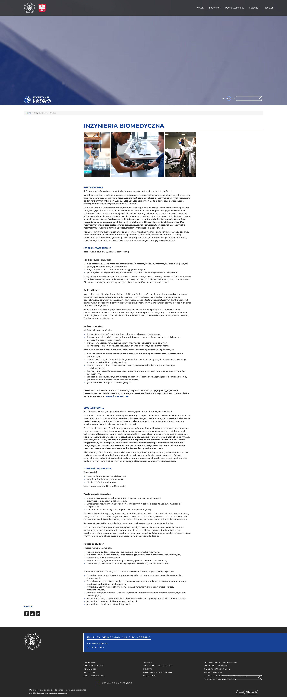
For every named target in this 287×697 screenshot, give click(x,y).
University (90, 662)
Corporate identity (215, 666)
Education (214, 8)
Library (147, 662)
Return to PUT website (117, 683)
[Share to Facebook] (26, 613)
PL (223, 98)
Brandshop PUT (213, 672)
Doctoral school (94, 676)
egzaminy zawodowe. (117, 396)
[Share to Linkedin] (38, 613)
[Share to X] (32, 613)
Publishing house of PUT (158, 666)
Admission (90, 669)
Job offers (149, 676)
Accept (241, 692)
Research (254, 8)
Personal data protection (220, 679)
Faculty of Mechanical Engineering (42, 100)
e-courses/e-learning (217, 669)
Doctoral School (234, 8)
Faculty (200, 8)
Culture (148, 669)
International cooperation (220, 662)
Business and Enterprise (158, 672)
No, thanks (252, 692)
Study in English (94, 666)
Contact (268, 8)
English (229, 98)
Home (28, 113)
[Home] (30, 7)
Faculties (89, 672)
